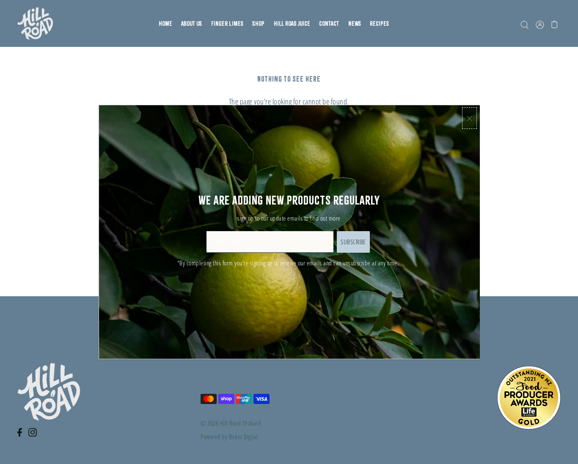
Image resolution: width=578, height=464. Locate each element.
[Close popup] (469, 118)
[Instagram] (35, 436)
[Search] (525, 24)
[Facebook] (22, 436)
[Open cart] (555, 24)
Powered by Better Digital (229, 436)
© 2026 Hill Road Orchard (231, 423)
